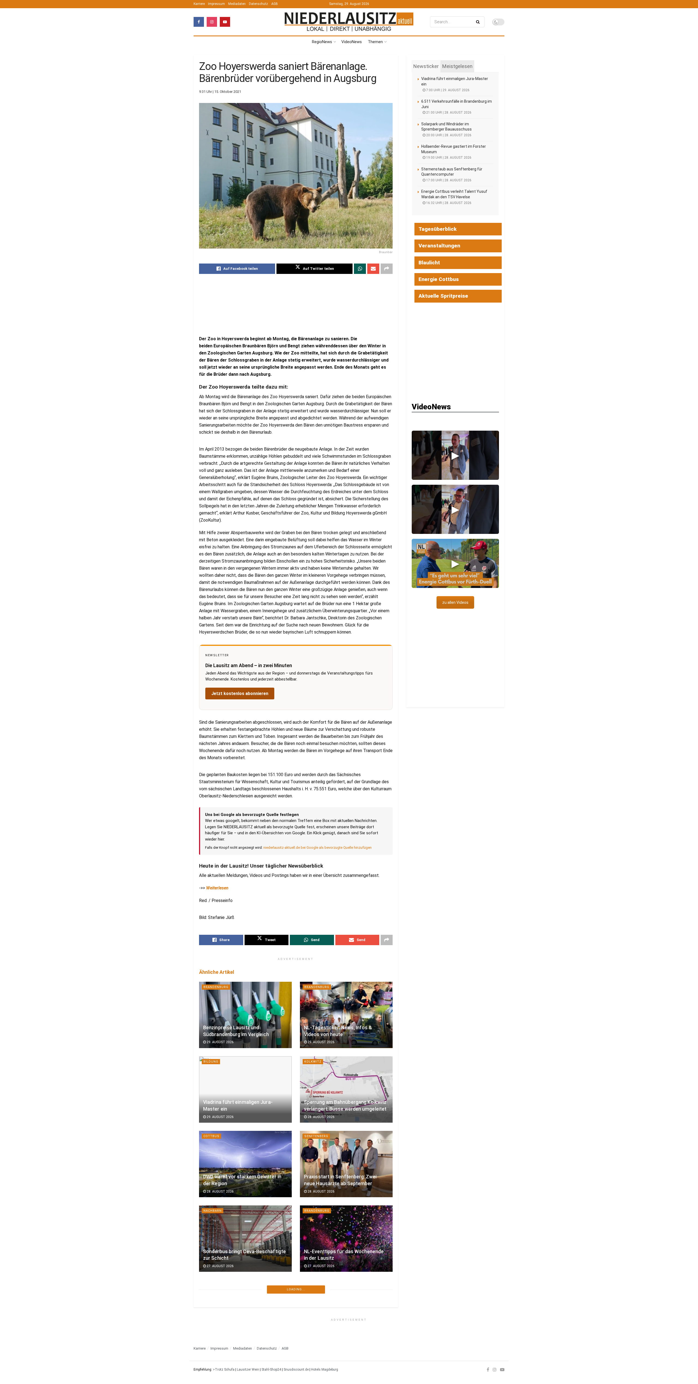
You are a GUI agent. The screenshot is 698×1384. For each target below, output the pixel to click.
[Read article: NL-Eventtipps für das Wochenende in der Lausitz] (346, 1238)
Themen (375, 41)
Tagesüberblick (438, 229)
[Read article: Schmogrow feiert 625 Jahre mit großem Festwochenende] (346, 1313)
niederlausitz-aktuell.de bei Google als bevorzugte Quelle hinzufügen (317, 847)
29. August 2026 (220, 1042)
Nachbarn (212, 1211)
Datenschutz (258, 4)
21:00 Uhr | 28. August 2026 (448, 112)
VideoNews (351, 41)
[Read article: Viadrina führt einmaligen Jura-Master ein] (245, 1089)
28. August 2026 (321, 1117)
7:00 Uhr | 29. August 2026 (447, 90)
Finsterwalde (317, 1360)
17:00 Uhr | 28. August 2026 (448, 180)
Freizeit (311, 1285)
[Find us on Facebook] (199, 22)
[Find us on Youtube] (225, 22)
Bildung (210, 1061)
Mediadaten (237, 4)
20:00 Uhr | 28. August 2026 (448, 135)
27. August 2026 (220, 1266)
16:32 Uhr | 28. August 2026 (448, 203)
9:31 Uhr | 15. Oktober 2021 (220, 92)
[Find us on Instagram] (212, 22)
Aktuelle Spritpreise (443, 296)
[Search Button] (479, 21)
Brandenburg (215, 987)
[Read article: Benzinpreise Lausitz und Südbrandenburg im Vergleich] (245, 1015)
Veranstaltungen (439, 246)
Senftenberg (316, 1136)
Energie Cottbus (439, 279)
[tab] (426, 66)
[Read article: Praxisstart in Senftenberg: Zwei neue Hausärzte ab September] (346, 1164)
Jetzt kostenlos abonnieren (239, 693)
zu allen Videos (455, 602)
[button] (455, 455)
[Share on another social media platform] (387, 269)
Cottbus (211, 1136)
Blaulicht (429, 262)
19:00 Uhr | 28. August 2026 (448, 157)
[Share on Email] (373, 269)
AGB (274, 4)
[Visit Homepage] (349, 22)
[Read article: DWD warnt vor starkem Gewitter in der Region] (245, 1164)
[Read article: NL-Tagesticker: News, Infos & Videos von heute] (346, 1015)
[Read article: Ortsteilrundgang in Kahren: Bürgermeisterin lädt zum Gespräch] (245, 1313)
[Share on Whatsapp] (360, 269)
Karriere (199, 4)
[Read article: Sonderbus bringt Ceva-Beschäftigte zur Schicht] (245, 1238)
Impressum (216, 4)
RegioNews (322, 41)
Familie (209, 1360)
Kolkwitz (312, 1061)
